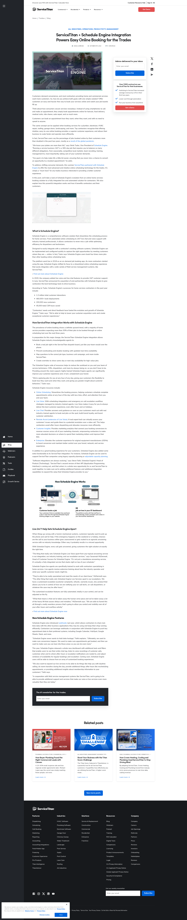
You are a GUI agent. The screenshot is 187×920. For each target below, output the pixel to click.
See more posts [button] (93, 793)
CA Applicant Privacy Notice (116, 868)
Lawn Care (60, 860)
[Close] (66, 904)
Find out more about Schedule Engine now (50, 611)
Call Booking (36, 829)
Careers (134, 825)
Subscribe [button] (98, 699)
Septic (59, 852)
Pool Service (61, 849)
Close (61, 914)
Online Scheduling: (43, 392)
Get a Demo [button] (129, 108)
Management (113, 29)
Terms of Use (84, 910)
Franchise (85, 841)
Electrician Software (64, 829)
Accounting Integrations (40, 845)
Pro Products (36, 860)
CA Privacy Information (114, 864)
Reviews (134, 845)
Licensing (109, 849)
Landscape (60, 845)
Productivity (100, 29)
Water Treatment (63, 841)
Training (109, 833)
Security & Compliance (114, 876)
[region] (36, 910)
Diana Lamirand (79, 46)
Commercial (86, 829)
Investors (134, 849)
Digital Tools (110, 841)
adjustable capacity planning (96, 456)
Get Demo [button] (146, 9)
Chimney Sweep (62, 837)
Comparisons (111, 845)
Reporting (35, 837)
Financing (35, 852)
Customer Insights (43, 428)
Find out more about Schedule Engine (48, 274)
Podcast (109, 829)
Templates (110, 856)
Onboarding (135, 852)
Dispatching (36, 821)
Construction (86, 825)
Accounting (36, 841)
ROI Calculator (111, 837)
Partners (134, 837)
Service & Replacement (90, 821)
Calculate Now (63, 3)
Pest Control (61, 856)
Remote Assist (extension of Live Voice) (51, 419)
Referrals (134, 833)
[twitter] (152, 60)
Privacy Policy (76, 910)
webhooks (63, 623)
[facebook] (152, 65)
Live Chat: (40, 410)
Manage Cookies (45, 914)
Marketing (35, 833)
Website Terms (29, 911)
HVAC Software (62, 821)
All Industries (74, 29)
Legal (108, 860)
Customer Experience (39, 856)
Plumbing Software (64, 825)
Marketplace (135, 856)
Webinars (109, 825)
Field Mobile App (38, 849)
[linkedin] (152, 70)
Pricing (108, 880)
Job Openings (135, 829)
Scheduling (36, 825)
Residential (86, 833)
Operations (87, 29)
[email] (152, 76)
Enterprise (40, 440)
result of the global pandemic (82, 141)
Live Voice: (40, 401)
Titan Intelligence (38, 864)
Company (134, 821)
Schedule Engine (100, 145)
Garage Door (61, 833)
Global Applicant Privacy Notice (117, 872)
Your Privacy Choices (95, 910)
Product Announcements (115, 852)
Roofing (59, 864)
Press (133, 841)
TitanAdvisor (36, 868)
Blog (108, 821)
